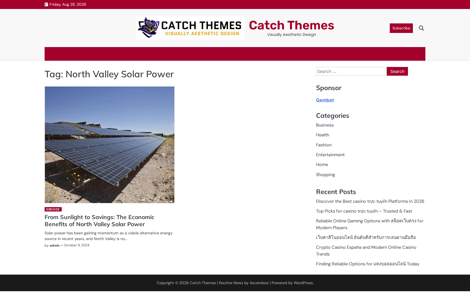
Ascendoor (259, 282)
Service (53, 209)
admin (55, 245)
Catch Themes (291, 25)
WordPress (303, 282)
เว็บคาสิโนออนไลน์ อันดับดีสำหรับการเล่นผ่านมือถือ (366, 237)
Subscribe (401, 28)
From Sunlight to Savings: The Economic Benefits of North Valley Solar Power (99, 220)
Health (322, 135)
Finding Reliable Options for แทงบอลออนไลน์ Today (367, 264)
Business (325, 125)
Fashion (324, 145)
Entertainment (330, 155)
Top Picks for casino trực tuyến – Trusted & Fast (364, 211)
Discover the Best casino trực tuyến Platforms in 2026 (370, 201)
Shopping (325, 174)
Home (322, 164)
